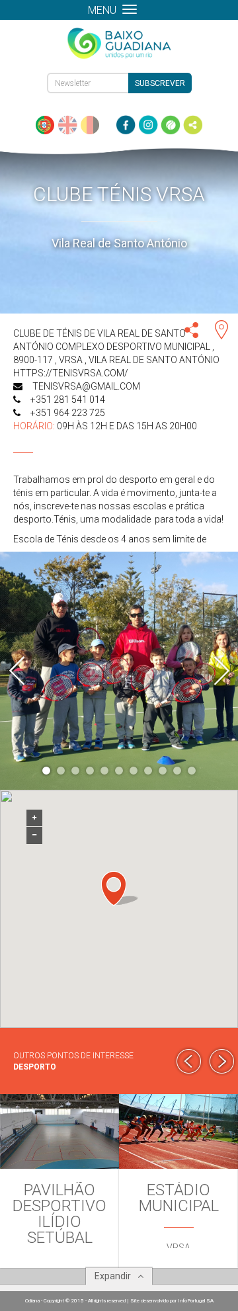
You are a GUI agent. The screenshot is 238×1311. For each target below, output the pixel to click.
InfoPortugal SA (196, 1301)
